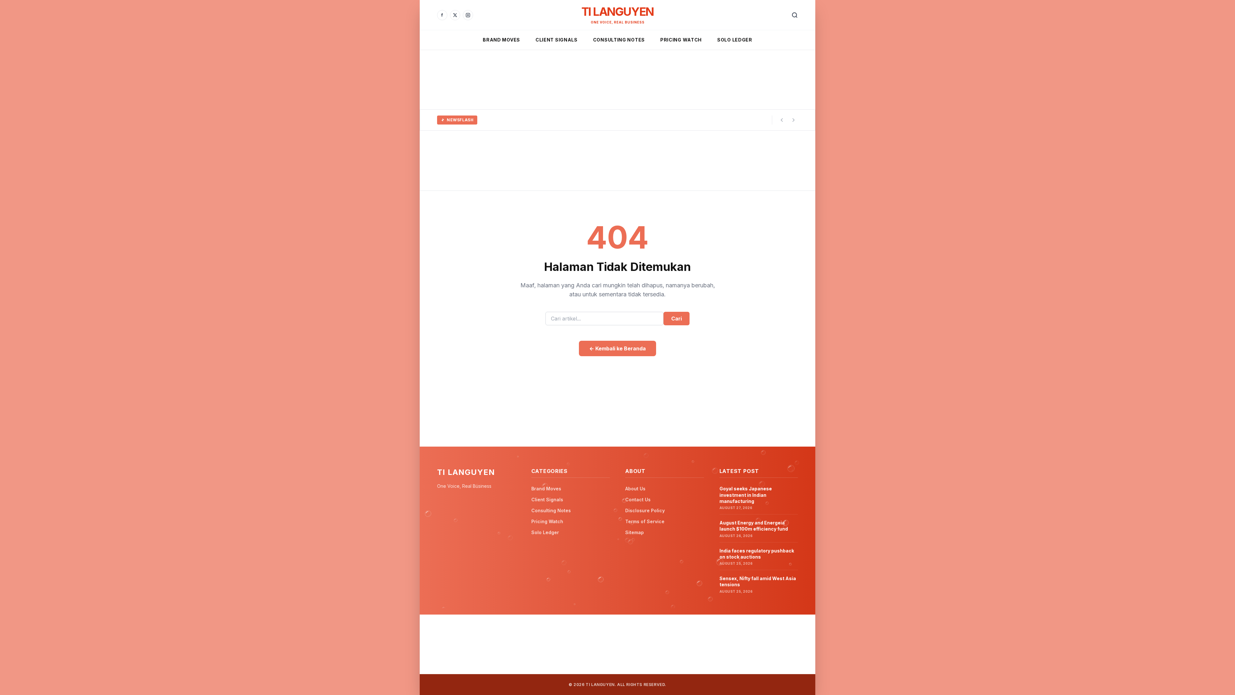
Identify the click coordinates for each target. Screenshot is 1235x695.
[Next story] (793, 120)
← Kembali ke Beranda (617, 348)
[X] (455, 15)
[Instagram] (468, 15)
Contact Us (638, 499)
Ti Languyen (617, 11)
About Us (635, 488)
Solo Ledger (734, 39)
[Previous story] (781, 120)
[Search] (794, 15)
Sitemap (634, 532)
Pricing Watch (681, 39)
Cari (676, 318)
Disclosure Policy (645, 510)
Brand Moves (501, 39)
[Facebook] (442, 15)
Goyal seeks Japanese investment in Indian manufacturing (745, 495)
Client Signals (556, 39)
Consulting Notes (619, 39)
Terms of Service (644, 521)
